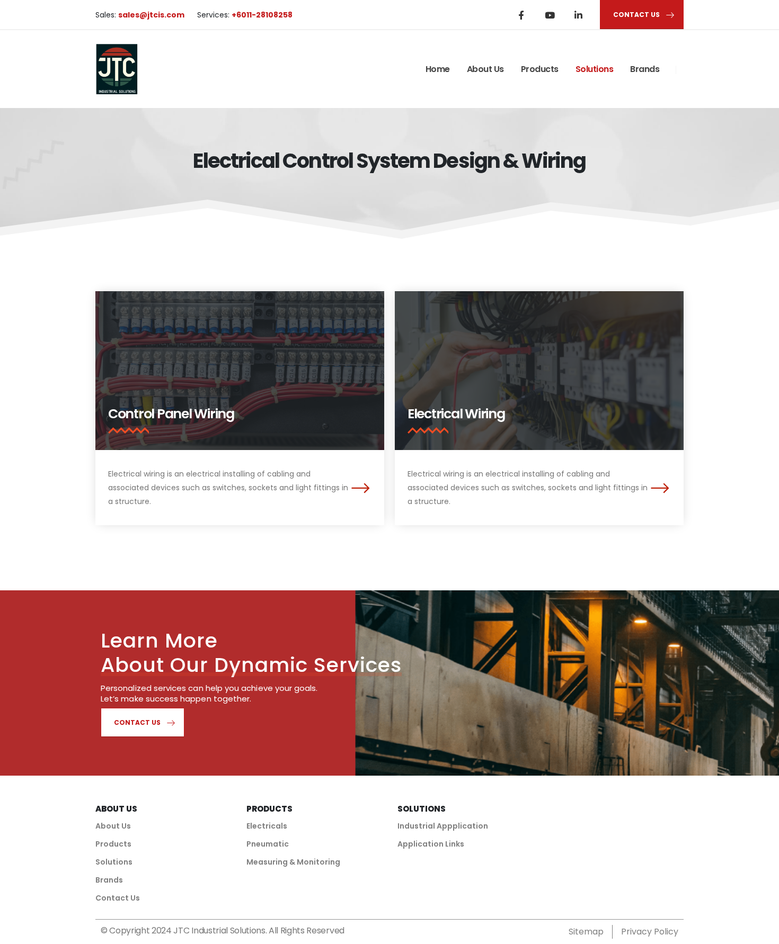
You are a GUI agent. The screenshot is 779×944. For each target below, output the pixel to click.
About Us (485, 69)
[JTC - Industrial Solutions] (116, 69)
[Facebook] (521, 15)
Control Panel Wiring (171, 413)
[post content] (239, 370)
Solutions (595, 69)
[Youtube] (549, 15)
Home (438, 69)
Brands (644, 69)
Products (540, 69)
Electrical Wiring (456, 413)
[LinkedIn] (578, 15)
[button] (360, 487)
